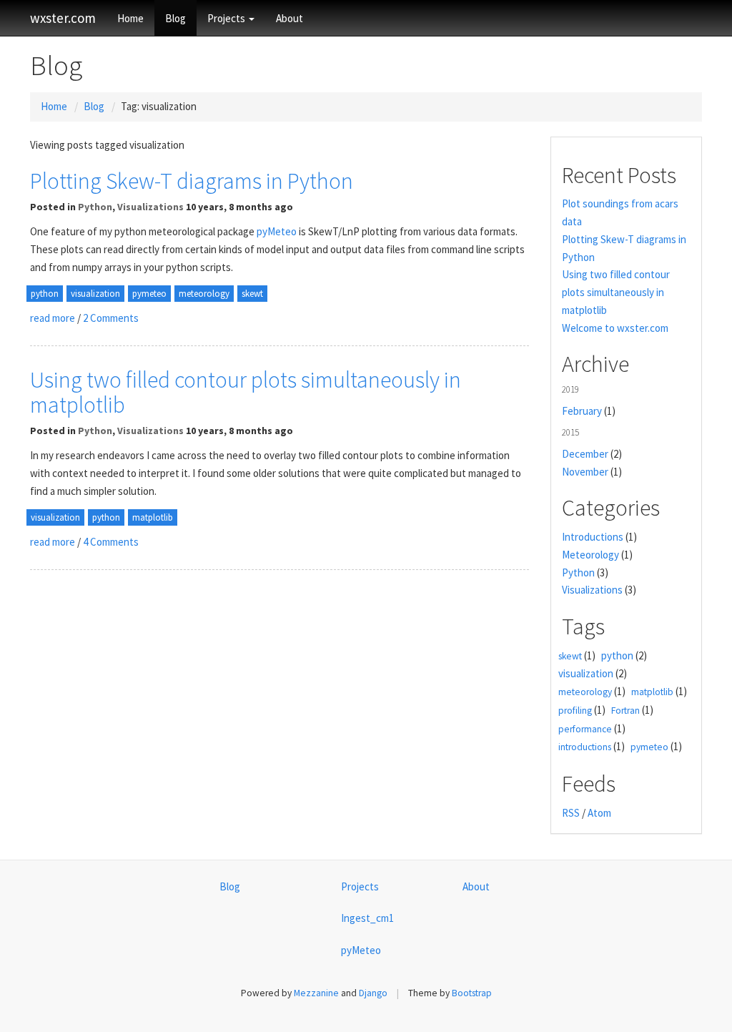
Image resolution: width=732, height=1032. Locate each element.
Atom (599, 813)
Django (373, 993)
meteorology (204, 294)
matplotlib (152, 517)
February (582, 411)
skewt (252, 294)
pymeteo (149, 294)
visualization (95, 294)
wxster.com (63, 17)
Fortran (625, 710)
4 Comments (111, 542)
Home (130, 18)
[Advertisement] (279, 691)
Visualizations (150, 206)
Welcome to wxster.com (615, 328)
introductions (584, 747)
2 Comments (111, 318)
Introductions (592, 537)
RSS (571, 813)
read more (52, 318)
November (585, 471)
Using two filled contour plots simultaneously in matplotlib (245, 392)
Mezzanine (316, 993)
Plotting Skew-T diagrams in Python (191, 181)
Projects (227, 18)
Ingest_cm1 (367, 918)
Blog (175, 18)
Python (95, 206)
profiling (575, 710)
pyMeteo (277, 231)
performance (585, 729)
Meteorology (590, 554)
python (45, 294)
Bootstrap (472, 993)
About (289, 18)
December (585, 454)
